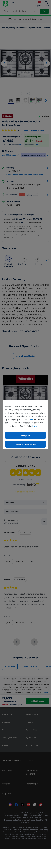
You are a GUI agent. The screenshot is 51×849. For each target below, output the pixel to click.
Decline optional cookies (25, 444)
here (31, 419)
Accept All (25, 435)
